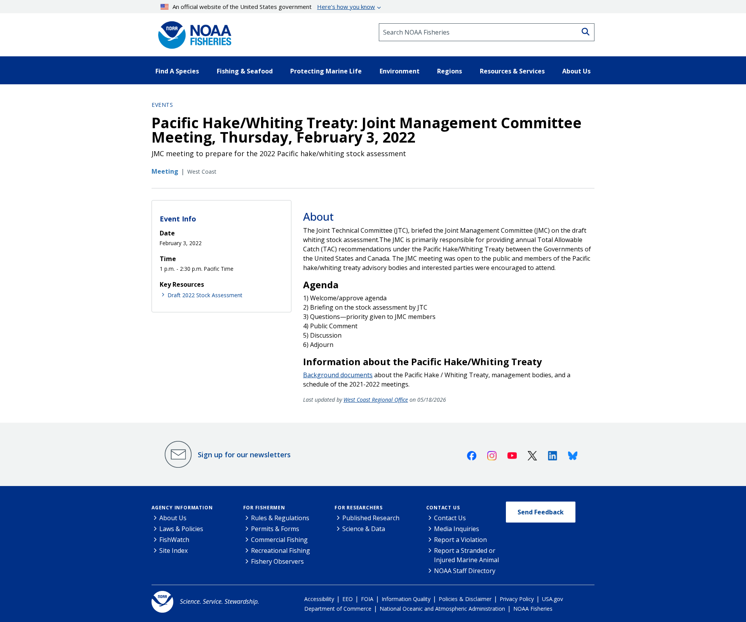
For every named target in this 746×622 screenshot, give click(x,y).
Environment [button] (400, 71)
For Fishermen (264, 507)
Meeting (165, 171)
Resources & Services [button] (512, 71)
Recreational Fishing (280, 550)
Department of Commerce (337, 608)
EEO (347, 599)
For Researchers (359, 507)
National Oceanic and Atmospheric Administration (442, 608)
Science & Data (363, 528)
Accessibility (319, 599)
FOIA (367, 599)
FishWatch (174, 539)
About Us (172, 518)
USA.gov (552, 599)
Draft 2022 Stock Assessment (204, 295)
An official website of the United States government (274, 6)
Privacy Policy (517, 599)
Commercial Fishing (279, 539)
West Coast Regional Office (375, 399)
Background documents (338, 375)
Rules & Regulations (280, 518)
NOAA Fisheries (533, 608)
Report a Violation (460, 539)
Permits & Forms (275, 528)
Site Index (173, 550)
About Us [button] (576, 71)
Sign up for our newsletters (244, 454)
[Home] (192, 32)
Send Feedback (541, 512)
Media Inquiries (456, 528)
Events (162, 104)
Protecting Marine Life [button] (326, 71)
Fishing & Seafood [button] (245, 71)
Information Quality (406, 599)
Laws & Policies (181, 528)
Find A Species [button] (177, 71)
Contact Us (443, 507)
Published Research (370, 518)
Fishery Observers (277, 561)
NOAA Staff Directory (464, 570)
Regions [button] (449, 71)
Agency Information (182, 507)
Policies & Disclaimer (465, 599)
